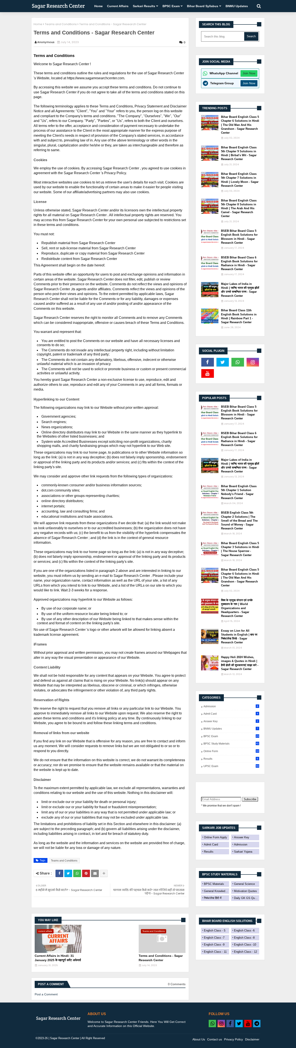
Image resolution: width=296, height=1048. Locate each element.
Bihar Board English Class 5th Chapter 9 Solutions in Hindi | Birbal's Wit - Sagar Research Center (239, 153)
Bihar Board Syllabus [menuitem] (202, 6)
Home (38, 24)
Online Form (231, 751)
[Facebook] (59, 873)
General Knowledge (216, 891)
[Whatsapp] (77, 873)
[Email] (95, 873)
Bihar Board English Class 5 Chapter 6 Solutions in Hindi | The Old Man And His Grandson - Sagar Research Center (240, 124)
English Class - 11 (215, 951)
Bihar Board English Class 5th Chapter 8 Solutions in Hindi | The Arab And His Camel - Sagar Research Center (239, 208)
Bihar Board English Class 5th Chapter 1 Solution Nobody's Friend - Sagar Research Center (239, 492)
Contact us (214, 1039)
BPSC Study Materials (231, 743)
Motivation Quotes (245, 891)
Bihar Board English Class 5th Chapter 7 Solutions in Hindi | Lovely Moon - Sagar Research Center (240, 179)
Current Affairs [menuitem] (117, 6)
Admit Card (230, 713)
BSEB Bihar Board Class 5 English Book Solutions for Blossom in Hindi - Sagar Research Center (239, 236)
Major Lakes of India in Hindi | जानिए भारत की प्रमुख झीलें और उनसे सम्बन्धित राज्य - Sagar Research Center (240, 289)
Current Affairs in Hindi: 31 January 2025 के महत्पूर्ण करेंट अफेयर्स (58, 958)
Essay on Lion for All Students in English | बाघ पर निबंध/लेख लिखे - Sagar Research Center (239, 636)
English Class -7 (214, 937)
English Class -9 (214, 944)
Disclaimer (252, 1039)
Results (230, 758)
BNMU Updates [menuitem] (237, 6)
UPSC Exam (231, 766)
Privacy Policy (233, 1039)
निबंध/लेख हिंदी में (212, 898)
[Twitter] (68, 873)
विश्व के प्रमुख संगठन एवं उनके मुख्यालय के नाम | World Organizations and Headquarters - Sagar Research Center (237, 608)
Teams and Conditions (61, 24)
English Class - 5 (214, 930)
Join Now (249, 73)
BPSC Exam (231, 736)
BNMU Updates (230, 728)
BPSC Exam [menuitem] (171, 6)
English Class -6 (244, 930)
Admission (230, 706)
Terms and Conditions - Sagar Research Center (161, 958)
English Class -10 (245, 944)
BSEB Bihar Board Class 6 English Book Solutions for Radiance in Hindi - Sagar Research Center (239, 263)
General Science (244, 884)
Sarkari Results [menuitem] (144, 6)
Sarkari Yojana (243, 851)
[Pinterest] (86, 873)
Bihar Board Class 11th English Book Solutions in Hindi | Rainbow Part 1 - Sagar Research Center (239, 316)
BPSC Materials (214, 884)
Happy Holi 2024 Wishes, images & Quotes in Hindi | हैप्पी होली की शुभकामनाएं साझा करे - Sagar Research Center (239, 663)
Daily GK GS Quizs (246, 898)
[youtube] (207, 373)
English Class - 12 (245, 951)
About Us (198, 1039)
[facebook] (207, 362)
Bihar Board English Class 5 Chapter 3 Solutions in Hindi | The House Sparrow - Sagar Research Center (240, 549)
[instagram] (252, 362)
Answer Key (230, 721)
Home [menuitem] (98, 6)
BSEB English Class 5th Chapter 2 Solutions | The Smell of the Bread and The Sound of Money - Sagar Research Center (239, 520)
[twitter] (222, 362)
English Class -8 (244, 937)
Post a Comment (46, 994)
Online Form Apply (215, 837)
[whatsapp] (237, 362)
